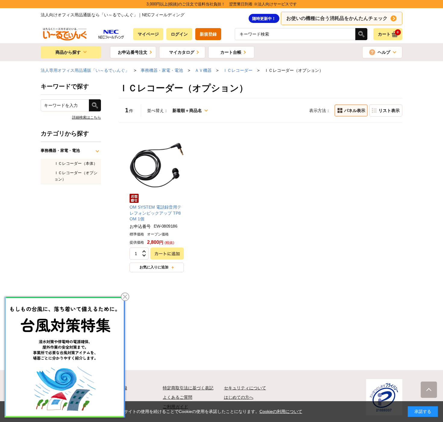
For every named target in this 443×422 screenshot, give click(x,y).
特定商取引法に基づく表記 (188, 387)
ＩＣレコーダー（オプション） (75, 176)
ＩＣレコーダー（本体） (75, 163)
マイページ (148, 34)
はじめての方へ (238, 397)
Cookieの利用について (280, 411)
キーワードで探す (65, 86)
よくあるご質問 (177, 397)
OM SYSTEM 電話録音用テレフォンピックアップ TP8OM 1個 (155, 213)
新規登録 (208, 34)
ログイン (179, 34)
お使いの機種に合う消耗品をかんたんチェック (337, 18)
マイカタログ (181, 52)
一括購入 (385, 110)
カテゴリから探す (65, 133)
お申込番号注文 (132, 52)
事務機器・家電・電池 (60, 150)
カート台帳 (230, 52)
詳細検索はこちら (86, 117)
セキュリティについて (245, 387)
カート (388, 33)
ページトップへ (429, 390)
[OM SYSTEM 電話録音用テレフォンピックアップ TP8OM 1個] (157, 164)
